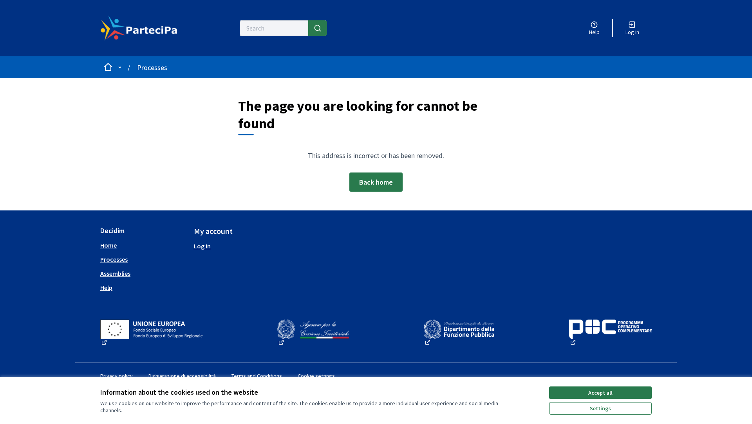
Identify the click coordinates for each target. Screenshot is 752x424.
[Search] (317, 28)
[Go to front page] (143, 28)
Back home (376, 182)
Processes (152, 67)
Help (106, 287)
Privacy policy (116, 375)
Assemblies (115, 273)
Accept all (600, 392)
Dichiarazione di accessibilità (182, 375)
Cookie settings (316, 375)
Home (108, 245)
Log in (202, 246)
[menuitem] (144, 245)
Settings (600, 408)
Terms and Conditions (256, 375)
